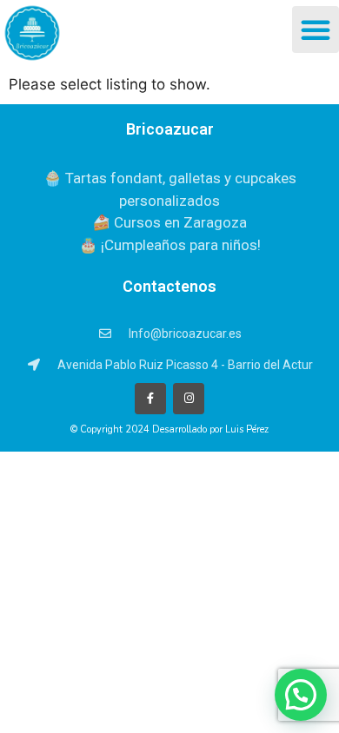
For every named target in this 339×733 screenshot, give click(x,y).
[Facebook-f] (150, 398)
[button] (315, 29)
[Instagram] (188, 398)
